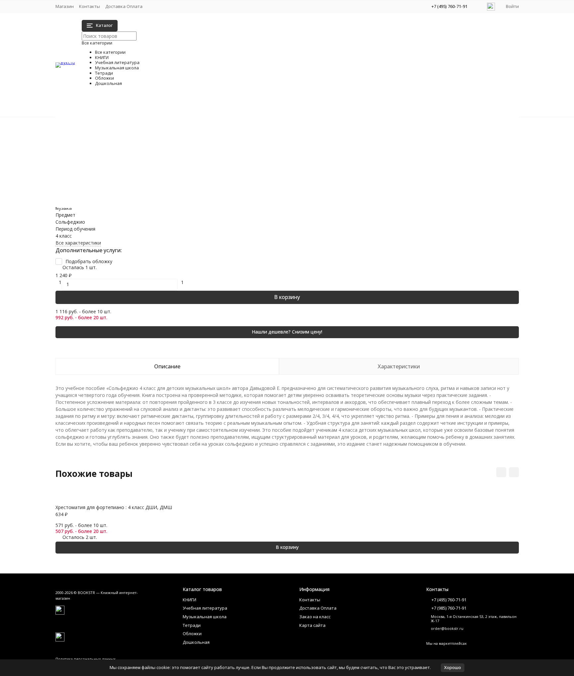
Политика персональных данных (85, 658)
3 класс (126, 155)
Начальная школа (138, 127)
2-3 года (127, 197)
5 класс (329, 148)
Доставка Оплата (124, 6)
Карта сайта (312, 625)
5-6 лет (329, 197)
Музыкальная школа (92, 139)
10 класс (330, 134)
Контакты (89, 6)
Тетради (78, 146)
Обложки (79, 153)
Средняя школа (338, 127)
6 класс (329, 155)
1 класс (126, 134)
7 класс (329, 162)
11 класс (330, 141)
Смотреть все (133, 176)
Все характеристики (78, 243)
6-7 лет (329, 204)
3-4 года (127, 204)
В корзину (287, 297)
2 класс (126, 141)
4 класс (126, 162)
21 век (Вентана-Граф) (143, 148)
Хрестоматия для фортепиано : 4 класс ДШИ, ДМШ (113, 507)
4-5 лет (329, 191)
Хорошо (452, 667)
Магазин (64, 6)
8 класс (329, 169)
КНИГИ (77, 125)
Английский (130, 169)
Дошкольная (83, 160)
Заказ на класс (315, 617)
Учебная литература (92, 132)
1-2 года (127, 191)
